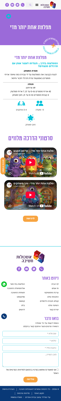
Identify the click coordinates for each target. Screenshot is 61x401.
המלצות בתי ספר (17, 284)
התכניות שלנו (52, 297)
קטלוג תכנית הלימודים (49, 301)
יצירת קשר (54, 310)
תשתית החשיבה (18, 293)
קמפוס (22, 301)
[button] (36, 5)
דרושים (22, 310)
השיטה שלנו (53, 305)
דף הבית (54, 284)
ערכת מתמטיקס (51, 293)
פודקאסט (21, 297)
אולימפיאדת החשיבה (16, 288)
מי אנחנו (55, 288)
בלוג (23, 305)
